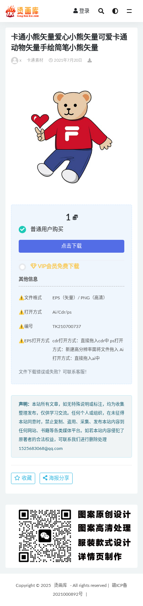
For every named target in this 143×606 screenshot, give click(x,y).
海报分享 (58, 478)
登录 (84, 11)
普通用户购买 (46, 229)
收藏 (26, 478)
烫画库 (60, 585)
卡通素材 (35, 60)
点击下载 (71, 246)
